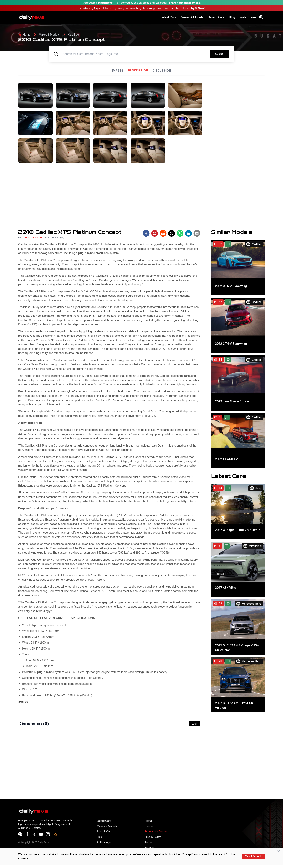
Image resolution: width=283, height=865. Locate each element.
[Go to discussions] (228, 244)
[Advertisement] (235, 107)
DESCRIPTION (138, 70)
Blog (232, 17)
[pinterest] (154, 233)
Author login (104, 842)
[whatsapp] (180, 233)
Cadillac (73, 34)
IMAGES (117, 70)
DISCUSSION (161, 70)
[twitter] (171, 233)
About (148, 820)
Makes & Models (192, 17)
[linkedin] (188, 233)
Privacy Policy (153, 836)
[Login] (261, 17)
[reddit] (163, 233)
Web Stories (248, 17)
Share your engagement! (184, 2)
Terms (148, 842)
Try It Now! (198, 8)
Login (195, 723)
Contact (150, 826)
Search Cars (216, 17)
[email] (196, 233)
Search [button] (222, 54)
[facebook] (146, 233)
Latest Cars (168, 17)
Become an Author (156, 831)
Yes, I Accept (253, 856)
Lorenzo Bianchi (32, 237)
